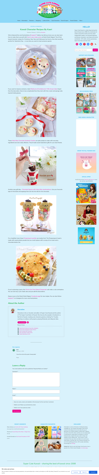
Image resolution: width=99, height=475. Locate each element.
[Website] (28, 322)
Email (14, 395)
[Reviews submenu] (34, 20)
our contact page (84, 448)
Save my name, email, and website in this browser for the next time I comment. (34, 402)
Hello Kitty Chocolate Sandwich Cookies (23, 140)
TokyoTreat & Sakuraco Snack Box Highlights (28, 328)
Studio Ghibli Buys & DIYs (24, 334)
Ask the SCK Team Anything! (21, 427)
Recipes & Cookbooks (36, 26)
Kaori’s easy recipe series (34, 37)
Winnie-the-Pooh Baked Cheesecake (36, 289)
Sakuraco (92, 179)
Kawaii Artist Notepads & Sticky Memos (27, 329)
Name (14, 388)
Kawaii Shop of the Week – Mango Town (21, 431)
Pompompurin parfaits (30, 238)
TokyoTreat (86, 179)
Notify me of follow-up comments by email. (25, 405)
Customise (76, 472)
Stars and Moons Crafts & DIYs (25, 332)
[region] (49, 471)
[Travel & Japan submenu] (68, 20)
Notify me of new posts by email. (22, 407)
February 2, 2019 (20, 351)
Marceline (43, 32)
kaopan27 (34, 35)
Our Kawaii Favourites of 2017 (23, 436)
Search (95, 50)
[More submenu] (82, 20)
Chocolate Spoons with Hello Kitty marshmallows (36, 189)
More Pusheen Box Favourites (25, 331)
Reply (17, 357)
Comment (15, 371)
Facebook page (36, 296)
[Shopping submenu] (41, 20)
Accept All (93, 472)
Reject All (84, 472)
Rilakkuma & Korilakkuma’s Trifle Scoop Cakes (44, 89)
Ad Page (73, 443)
